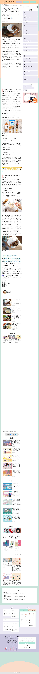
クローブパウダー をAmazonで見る (11, 259)
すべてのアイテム (17, 554)
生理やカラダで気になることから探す (31, 610)
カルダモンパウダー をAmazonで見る (11, 261)
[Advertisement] (12, 78)
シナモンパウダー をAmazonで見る (11, 258)
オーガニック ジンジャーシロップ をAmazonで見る (11, 256)
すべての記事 (18, 477)
